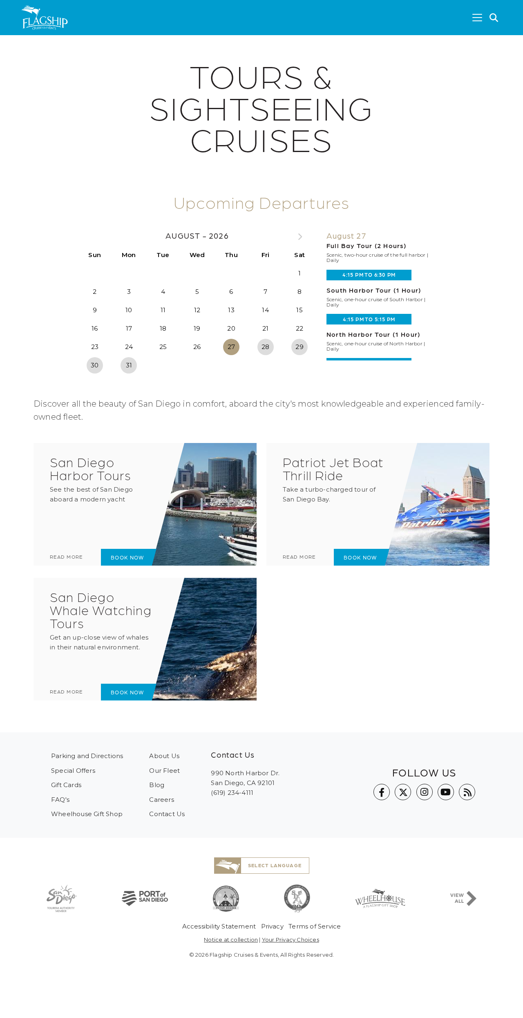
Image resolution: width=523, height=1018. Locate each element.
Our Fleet (164, 770)
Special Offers (73, 770)
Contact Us (167, 814)
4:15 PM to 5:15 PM (369, 319)
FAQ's (60, 799)
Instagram (424, 792)
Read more (66, 556)
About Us (164, 756)
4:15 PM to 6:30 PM (369, 274)
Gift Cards (66, 785)
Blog (156, 785)
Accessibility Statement (219, 926)
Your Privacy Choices (290, 939)
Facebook (381, 792)
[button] (494, 17)
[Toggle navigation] (477, 17)
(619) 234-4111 (232, 793)
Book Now (127, 557)
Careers (161, 799)
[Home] (44, 17)
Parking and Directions (87, 756)
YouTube (446, 792)
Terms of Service (314, 926)
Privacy (272, 926)
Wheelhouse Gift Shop (87, 814)
